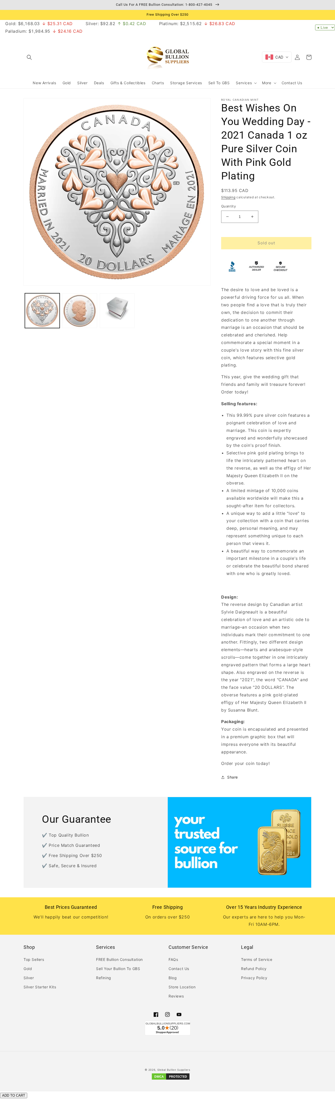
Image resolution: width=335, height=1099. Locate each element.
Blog (173, 978)
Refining (103, 978)
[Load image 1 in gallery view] (42, 310)
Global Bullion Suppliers (173, 1069)
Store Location (182, 987)
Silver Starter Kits (40, 987)
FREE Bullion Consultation (119, 959)
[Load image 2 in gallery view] (79, 310)
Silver (29, 978)
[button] (29, 57)
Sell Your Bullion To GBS (118, 968)
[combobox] (277, 57)
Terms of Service (256, 959)
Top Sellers (34, 959)
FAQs (173, 959)
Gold (28, 968)
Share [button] (232, 777)
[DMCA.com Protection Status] (170, 1079)
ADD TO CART (13, 1095)
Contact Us (179, 968)
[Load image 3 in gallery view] (117, 310)
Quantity (228, 206)
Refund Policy (254, 968)
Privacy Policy (254, 978)
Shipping (228, 197)
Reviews (176, 996)
